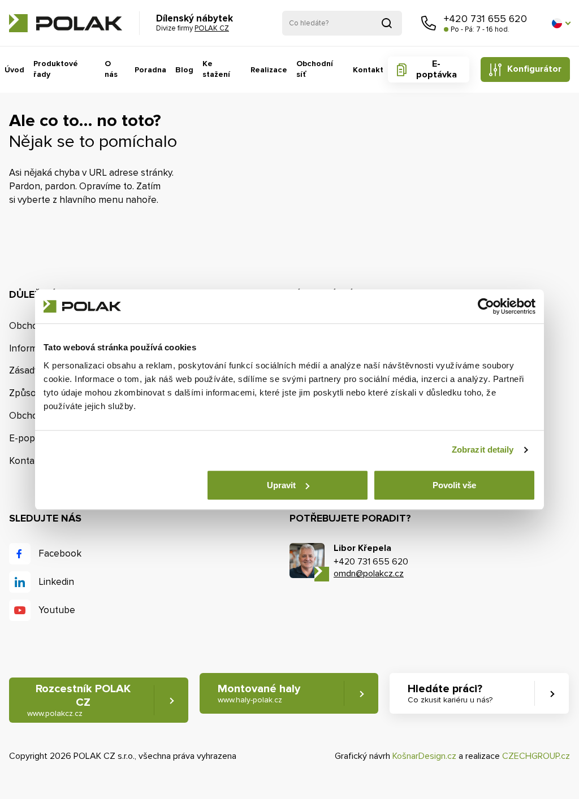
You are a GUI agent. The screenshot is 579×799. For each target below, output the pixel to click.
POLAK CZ (65, 23)
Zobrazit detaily (483, 449)
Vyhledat (386, 23)
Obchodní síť (314, 69)
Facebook (59, 553)
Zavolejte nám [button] (428, 23)
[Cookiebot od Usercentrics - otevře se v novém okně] (486, 306)
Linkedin (56, 582)
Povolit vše (454, 485)
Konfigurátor (534, 69)
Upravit (281, 485)
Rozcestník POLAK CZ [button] (79, 700)
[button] (561, 23)
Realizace (268, 70)
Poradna (150, 70)
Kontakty (28, 461)
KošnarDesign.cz (424, 756)
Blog (184, 70)
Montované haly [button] (259, 693)
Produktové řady (55, 69)
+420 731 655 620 (485, 19)
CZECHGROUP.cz (536, 756)
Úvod (14, 70)
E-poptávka (436, 69)
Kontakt (368, 70)
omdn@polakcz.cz (369, 573)
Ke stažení (216, 69)
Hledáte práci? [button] (450, 693)
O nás (111, 69)
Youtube (56, 610)
